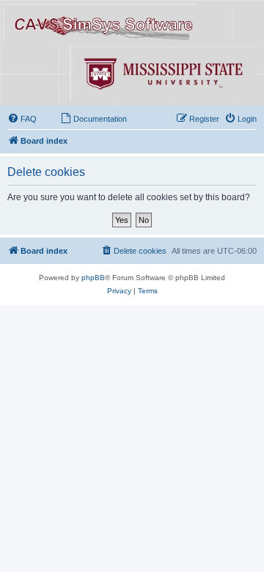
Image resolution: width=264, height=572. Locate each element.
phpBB (93, 278)
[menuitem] (22, 119)
